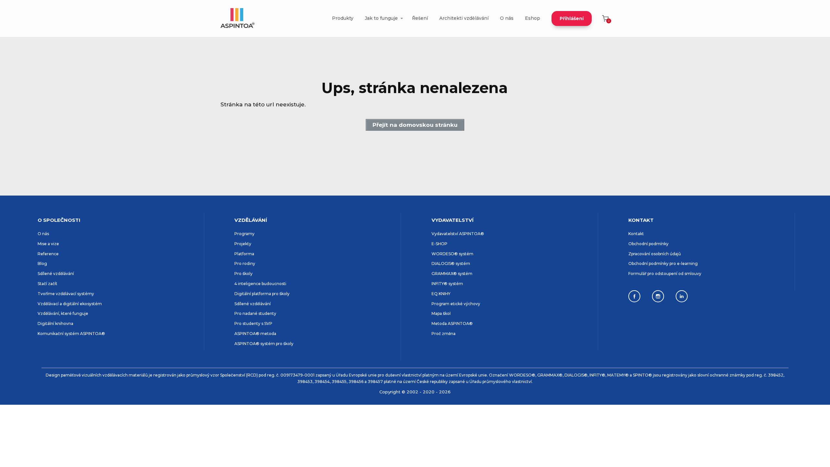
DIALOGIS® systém (451, 263)
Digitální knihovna (55, 323)
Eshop (532, 18)
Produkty (342, 18)
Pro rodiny (244, 263)
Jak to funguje (381, 18)
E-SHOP (439, 243)
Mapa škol (441, 313)
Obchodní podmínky (648, 243)
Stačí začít (47, 283)
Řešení (420, 18)
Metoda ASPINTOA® (452, 323)
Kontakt (636, 233)
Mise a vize (48, 243)
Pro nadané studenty (255, 313)
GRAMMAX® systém (452, 273)
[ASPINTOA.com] (237, 18)
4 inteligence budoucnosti (260, 283)
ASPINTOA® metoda (255, 333)
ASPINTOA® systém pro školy (263, 343)
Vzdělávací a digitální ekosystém (70, 303)
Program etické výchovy (456, 303)
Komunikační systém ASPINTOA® (71, 333)
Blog (42, 263)
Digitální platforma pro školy (262, 293)
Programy (244, 233)
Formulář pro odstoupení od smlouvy (664, 273)
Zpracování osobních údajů (654, 253)
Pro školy (243, 273)
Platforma (244, 253)
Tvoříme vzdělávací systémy (66, 293)
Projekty (242, 243)
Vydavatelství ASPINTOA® (458, 233)
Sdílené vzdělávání (56, 273)
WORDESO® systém (452, 253)
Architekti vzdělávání (464, 18)
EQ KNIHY (441, 293)
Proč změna (444, 333)
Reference (48, 253)
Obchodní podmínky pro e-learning (663, 263)
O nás (507, 18)
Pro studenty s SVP (253, 323)
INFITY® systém (447, 283)
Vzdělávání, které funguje (63, 313)
